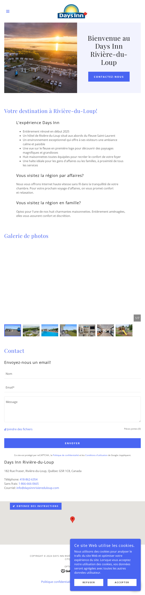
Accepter (122, 582)
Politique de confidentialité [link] (66, 455)
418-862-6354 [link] (28, 479)
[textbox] (72, 373)
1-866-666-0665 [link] (29, 484)
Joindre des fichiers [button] (20, 429)
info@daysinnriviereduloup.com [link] (37, 488)
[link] (72, 11)
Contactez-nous (109, 76)
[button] (14, 11)
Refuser (89, 582)
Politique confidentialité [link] (57, 582)
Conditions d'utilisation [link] (96, 455)
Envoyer (72, 443)
